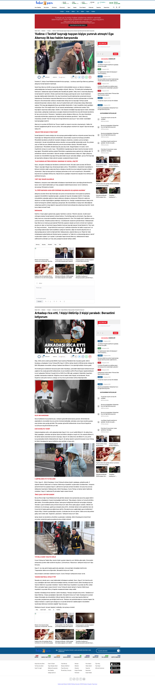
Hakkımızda (60, 684)
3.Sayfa (62, 11)
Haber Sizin (37, 30)
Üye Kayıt (97, 666)
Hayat (87, 11)
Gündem (54, 7)
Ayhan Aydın (43, 609)
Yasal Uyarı (94, 684)
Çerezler (78, 684)
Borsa (36, 656)
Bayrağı (43, 244)
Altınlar (77, 663)
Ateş (37, 609)
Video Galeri (89, 666)
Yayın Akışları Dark (53, 666)
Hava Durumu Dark (39, 663)
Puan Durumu (77, 656)
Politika (93, 11)
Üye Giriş (97, 663)
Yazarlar (98, 7)
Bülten (73, 11)
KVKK (81, 684)
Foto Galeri (83, 7)
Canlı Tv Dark (51, 663)
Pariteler (95, 656)
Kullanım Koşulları (88, 684)
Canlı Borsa (64, 663)
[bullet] (56, 301)
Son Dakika (38, 7)
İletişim (65, 684)
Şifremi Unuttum (99, 668)
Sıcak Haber (89, 672)
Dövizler (77, 666)
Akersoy (37, 244)
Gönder (39, 301)
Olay (55, 244)
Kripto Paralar (115, 656)
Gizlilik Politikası (71, 684)
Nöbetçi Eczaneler (53, 668)
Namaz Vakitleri (46, 656)
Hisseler (87, 656)
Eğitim (82, 11)
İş (53, 609)
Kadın (75, 7)
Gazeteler (106, 7)
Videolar (91, 7)
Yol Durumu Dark (39, 666)
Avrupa (67, 11)
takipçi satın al (52, 672)
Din (78, 11)
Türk (60, 244)
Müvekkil (50, 244)
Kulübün (58, 609)
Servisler (46, 7)
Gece (49, 609)
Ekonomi (62, 7)
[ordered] (54, 301)
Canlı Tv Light (38, 668)
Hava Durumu (67, 656)
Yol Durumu (105, 656)
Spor (69, 7)
